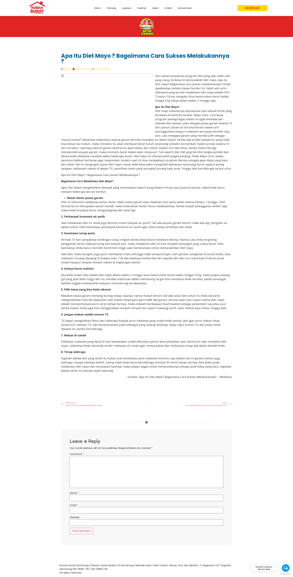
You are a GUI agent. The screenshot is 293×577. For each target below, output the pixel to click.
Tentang (111, 8)
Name (74, 493)
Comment (77, 454)
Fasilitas (141, 8)
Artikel (168, 8)
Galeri (155, 8)
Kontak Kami (185, 8)
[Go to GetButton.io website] (286, 574)
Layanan (126, 8)
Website (75, 517)
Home (97, 8)
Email (74, 505)
